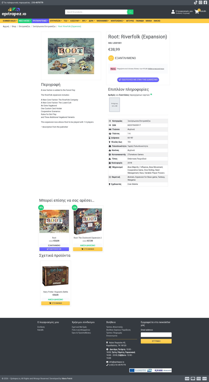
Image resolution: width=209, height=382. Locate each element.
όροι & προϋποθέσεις (81, 333)
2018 (130, 163)
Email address (147, 330)
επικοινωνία (111, 336)
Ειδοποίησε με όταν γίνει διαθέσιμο (139, 80)
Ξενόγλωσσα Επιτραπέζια (44, 26)
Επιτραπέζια (24, 26)
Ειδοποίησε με (55, 249)
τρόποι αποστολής (114, 327)
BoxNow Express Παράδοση (118, 330)
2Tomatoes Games (136, 154)
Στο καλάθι (89, 249)
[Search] (130, 12)
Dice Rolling (149, 170)
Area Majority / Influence (138, 167)
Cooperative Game (135, 170)
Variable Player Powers (154, 173)
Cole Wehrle (133, 184)
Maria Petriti (67, 378)
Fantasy (161, 177)
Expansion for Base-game (146, 177)
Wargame (132, 180)
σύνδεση (41, 327)
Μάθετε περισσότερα (156, 69)
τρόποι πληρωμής (114, 333)
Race (141, 173)
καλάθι (40, 330)
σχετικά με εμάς (79, 327)
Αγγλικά (131, 129)
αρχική (6, 26)
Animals (131, 177)
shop (14, 26)
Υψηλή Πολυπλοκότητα (138, 146)
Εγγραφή (156, 341)
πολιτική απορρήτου (81, 330)
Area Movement (156, 167)
